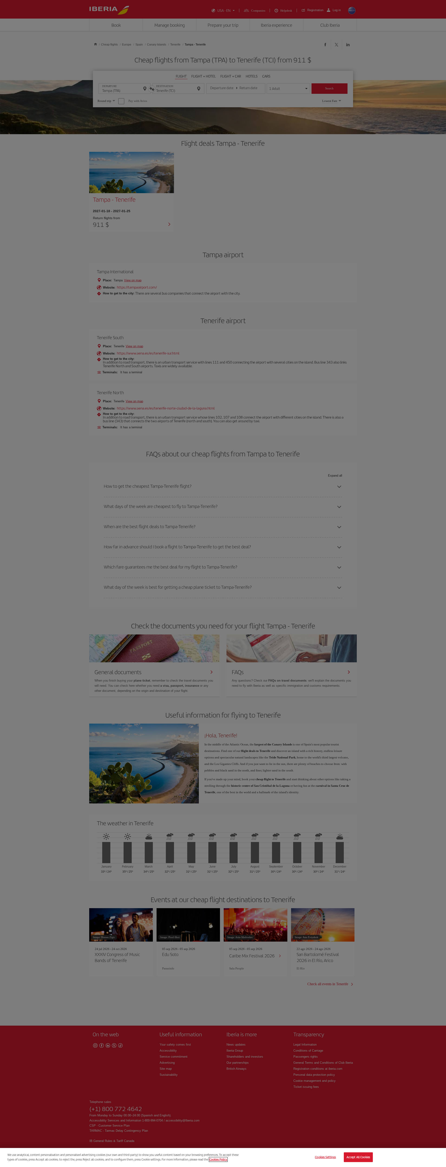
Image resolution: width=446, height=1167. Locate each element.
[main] (223, 1157)
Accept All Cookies (358, 1157)
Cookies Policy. (218, 1159)
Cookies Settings (325, 1157)
